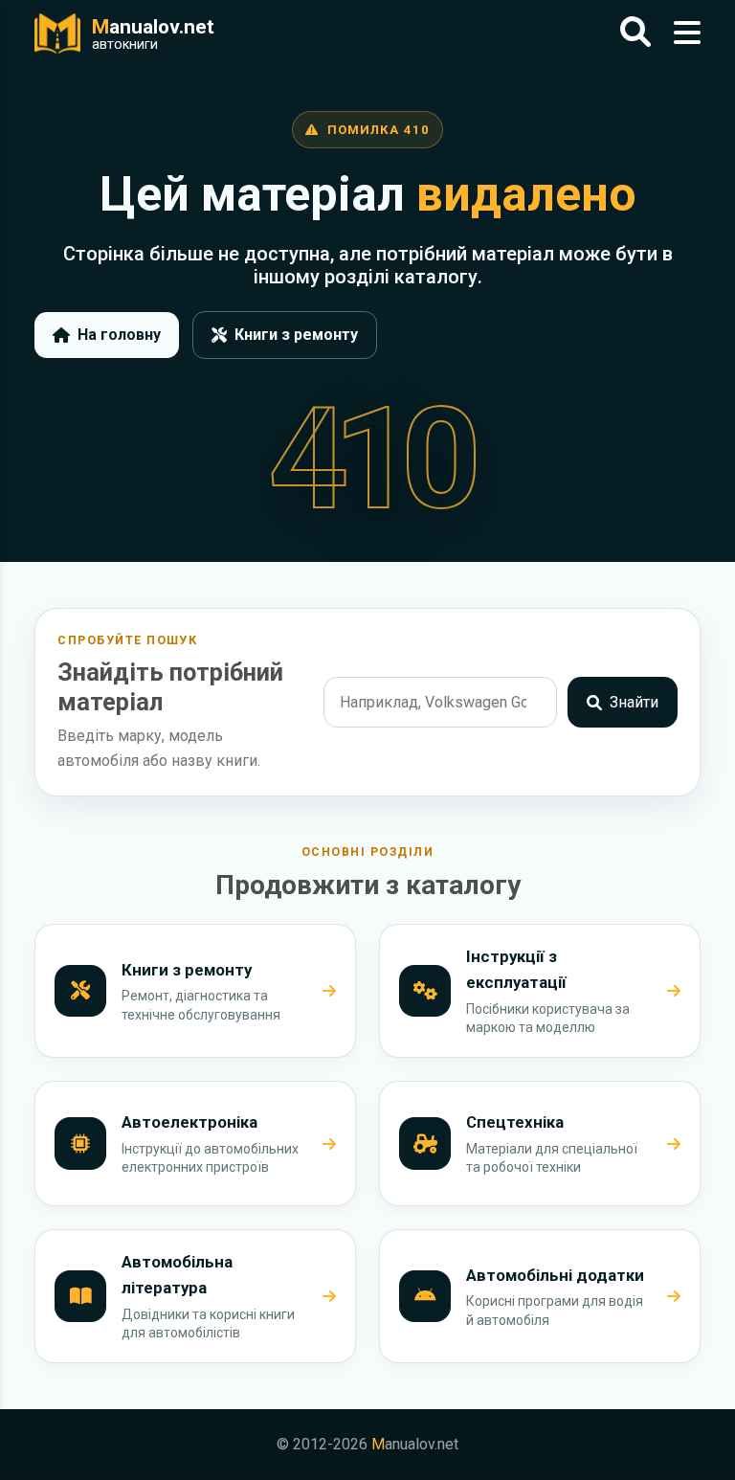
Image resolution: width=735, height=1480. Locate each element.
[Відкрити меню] (687, 33)
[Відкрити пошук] (635, 33)
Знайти (634, 702)
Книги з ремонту (296, 334)
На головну (119, 334)
